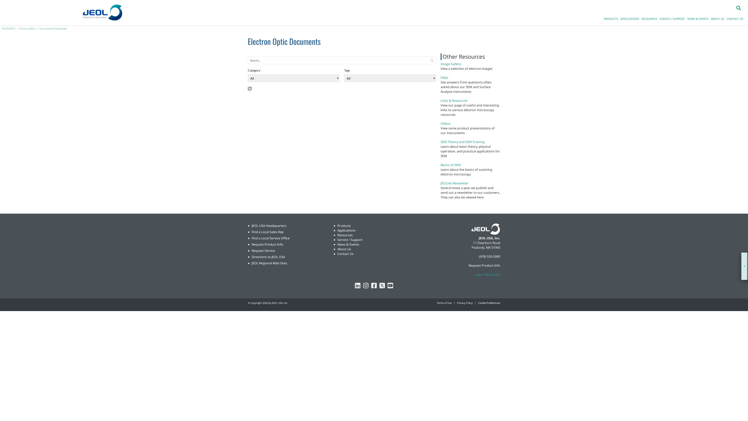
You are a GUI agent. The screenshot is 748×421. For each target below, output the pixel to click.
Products (344, 226)
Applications (346, 230)
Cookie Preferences (489, 303)
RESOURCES (649, 19)
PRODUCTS (611, 19)
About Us (344, 249)
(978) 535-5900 (489, 256)
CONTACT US (735, 19)
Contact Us (345, 254)
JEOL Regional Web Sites (269, 263)
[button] (738, 7)
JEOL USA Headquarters (269, 226)
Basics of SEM (451, 165)
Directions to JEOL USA (268, 257)
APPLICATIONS (629, 19)
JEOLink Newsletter (455, 183)
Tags (347, 70)
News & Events (348, 244)
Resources (345, 235)
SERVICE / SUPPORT (672, 19)
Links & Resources (454, 100)
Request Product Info (267, 244)
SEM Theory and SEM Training (463, 142)
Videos (446, 123)
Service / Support (350, 240)
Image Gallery (451, 64)
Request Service (263, 251)
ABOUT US (717, 19)
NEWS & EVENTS (697, 19)
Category (254, 70)
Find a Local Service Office (271, 238)
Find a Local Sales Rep (268, 232)
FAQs (444, 77)
